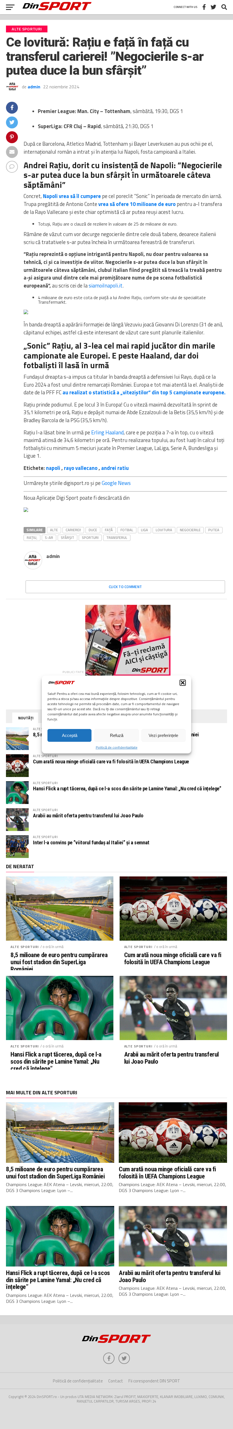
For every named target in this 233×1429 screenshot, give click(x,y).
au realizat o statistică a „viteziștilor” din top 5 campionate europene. (144, 392)
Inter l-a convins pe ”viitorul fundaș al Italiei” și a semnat (91, 842)
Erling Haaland (107, 432)
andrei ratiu (115, 468)
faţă (109, 530)
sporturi (90, 537)
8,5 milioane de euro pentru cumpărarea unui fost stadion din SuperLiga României (59, 961)
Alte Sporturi (25, 946)
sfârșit (67, 537)
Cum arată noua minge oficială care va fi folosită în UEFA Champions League (111, 762)
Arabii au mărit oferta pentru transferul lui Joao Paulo (88, 815)
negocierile (190, 530)
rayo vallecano (80, 468)
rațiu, (32, 537)
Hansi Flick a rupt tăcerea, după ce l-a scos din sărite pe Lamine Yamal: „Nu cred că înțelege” (127, 788)
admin (34, 86)
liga (144, 530)
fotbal (126, 530)
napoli (53, 468)
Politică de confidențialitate (117, 747)
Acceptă (69, 735)
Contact (115, 1381)
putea (213, 530)
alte (54, 530)
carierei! (73, 530)
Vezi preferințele (163, 735)
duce (93, 530)
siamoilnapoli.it (105, 285)
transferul (116, 537)
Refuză (116, 735)
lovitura (164, 530)
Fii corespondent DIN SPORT (154, 1381)
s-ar (49, 537)
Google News (116, 483)
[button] (183, 683)
